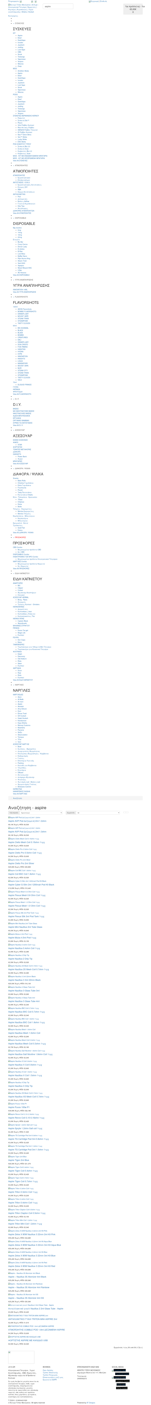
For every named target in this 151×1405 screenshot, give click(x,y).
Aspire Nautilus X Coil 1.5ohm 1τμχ (25, 1075)
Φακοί (20, 459)
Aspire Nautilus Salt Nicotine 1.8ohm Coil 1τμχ (30, 1054)
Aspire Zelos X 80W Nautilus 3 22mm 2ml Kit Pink (31, 1234)
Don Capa (21, 640)
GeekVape (21, 40)
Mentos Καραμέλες (26, 511)
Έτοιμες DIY (22, 187)
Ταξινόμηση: (14, 813)
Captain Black (23, 621)
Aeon (20, 697)
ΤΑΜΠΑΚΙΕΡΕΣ (18, 644)
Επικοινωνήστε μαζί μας (53, 1377)
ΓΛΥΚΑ (15, 387)
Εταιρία (16, 239)
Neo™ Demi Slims (24, 134)
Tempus (21, 737)
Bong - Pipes (22, 599)
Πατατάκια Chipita (25, 495)
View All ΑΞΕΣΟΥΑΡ (20, 463)
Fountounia (22, 487)
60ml (15, 325)
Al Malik (20, 699)
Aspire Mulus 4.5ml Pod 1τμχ (22, 937)
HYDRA (20, 351)
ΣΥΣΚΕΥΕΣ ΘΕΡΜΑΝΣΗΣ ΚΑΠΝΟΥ (26, 115)
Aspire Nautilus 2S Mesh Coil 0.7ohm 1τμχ (28, 969)
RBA (19, 189)
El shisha (21, 249)
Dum (19, 711)
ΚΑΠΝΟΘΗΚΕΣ (18, 607)
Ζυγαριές (22, 602)
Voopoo (20, 61)
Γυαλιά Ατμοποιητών (26, 203)
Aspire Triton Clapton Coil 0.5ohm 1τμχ (27, 1212)
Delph (20, 654)
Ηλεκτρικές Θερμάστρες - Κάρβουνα (33, 753)
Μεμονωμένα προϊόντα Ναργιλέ (31, 564)
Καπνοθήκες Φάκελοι (26, 614)
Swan (20, 663)
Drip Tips (21, 206)
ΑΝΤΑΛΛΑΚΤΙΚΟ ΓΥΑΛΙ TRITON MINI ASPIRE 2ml (32, 1318)
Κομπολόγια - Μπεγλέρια (24, 516)
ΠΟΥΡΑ (16, 637)
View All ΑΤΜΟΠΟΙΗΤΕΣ (22, 213)
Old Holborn (22, 658)
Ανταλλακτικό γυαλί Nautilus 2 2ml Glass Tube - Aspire (35, 1308)
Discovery (21, 656)
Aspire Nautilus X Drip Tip (20, 1085)
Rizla (19, 661)
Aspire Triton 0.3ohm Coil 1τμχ (23, 1191)
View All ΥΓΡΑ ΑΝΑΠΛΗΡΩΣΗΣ (24, 292)
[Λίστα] (124, 812)
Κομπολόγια (23, 518)
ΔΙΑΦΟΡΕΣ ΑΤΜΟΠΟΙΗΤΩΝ (23, 211)
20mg (20, 237)
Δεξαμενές (22, 199)
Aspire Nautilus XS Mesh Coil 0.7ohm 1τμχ (28, 1096)
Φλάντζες (22, 779)
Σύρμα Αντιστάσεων (26, 192)
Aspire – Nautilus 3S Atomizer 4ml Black (27, 1276)
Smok (20, 54)
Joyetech (21, 45)
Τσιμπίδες (22, 768)
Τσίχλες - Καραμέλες (22, 509)
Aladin (20, 704)
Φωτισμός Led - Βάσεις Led (29, 782)
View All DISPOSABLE (21, 275)
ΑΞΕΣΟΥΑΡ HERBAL (21, 597)
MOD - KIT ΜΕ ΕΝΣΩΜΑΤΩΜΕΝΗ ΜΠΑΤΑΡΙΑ (30, 156)
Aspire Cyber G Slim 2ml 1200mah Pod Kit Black (31, 884)
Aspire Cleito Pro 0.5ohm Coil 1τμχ (25, 852)
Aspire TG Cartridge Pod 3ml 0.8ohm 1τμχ (28, 1138)
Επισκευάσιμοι (24, 180)
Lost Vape (21, 49)
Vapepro (21, 265)
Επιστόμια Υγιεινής (26, 760)
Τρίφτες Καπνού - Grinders (28, 604)
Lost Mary (21, 253)
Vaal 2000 (21, 263)
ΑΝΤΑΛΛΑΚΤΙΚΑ (19, 194)
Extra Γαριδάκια (24, 485)
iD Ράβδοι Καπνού (25, 132)
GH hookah (22, 716)
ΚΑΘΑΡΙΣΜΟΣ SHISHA (21, 791)
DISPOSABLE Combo (21, 554)
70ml (15, 382)
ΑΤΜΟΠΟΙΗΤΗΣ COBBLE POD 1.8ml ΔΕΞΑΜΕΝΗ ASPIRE (36, 1329)
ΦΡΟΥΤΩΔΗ (17, 391)
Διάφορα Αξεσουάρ (26, 777)
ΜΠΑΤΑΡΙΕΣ (17, 461)
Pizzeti (20, 490)
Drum (20, 670)
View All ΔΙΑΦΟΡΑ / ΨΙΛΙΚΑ (23, 532)
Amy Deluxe (22, 709)
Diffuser (20, 772)
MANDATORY (23, 363)
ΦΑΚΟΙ (15, 442)
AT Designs (91, 1402)
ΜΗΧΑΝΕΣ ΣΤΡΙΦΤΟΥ (21, 625)
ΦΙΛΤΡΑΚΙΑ (17, 651)
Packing (21, 763)
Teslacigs (21, 56)
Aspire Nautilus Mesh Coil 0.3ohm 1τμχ (27, 1043)
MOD (15, 68)
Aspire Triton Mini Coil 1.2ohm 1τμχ (25, 1223)
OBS (19, 52)
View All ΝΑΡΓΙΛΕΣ (20, 794)
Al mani (20, 701)
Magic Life (21, 633)
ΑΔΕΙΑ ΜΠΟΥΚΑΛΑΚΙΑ (21, 416)
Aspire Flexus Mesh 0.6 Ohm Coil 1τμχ (27, 895)
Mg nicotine (17, 228)
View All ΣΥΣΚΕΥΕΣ (20, 160)
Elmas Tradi (22, 713)
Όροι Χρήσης (48, 1370)
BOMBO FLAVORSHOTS (27, 311)
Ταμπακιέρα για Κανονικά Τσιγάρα (33, 649)
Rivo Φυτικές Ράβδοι (26, 127)
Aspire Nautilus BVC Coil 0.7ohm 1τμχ (26, 1011)
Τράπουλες (18, 525)
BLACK (20, 330)
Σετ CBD (21, 552)
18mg (20, 235)
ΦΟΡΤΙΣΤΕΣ (17, 447)
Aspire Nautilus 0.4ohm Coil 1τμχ (24, 948)
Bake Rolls (22, 480)
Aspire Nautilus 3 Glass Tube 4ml (24, 1001)
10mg (20, 232)
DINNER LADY (23, 314)
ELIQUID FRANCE (24, 384)
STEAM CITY (23, 370)
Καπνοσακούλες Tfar (26, 616)
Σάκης (20, 530)
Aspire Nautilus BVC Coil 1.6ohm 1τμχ (26, 1022)
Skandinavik (22, 623)
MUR (19, 368)
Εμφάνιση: (71, 813)
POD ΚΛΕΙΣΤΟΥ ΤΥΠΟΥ (22, 144)
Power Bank (22, 456)
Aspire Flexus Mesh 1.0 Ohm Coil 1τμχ (27, 905)
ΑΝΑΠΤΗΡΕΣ (18, 583)
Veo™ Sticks (22, 137)
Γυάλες (21, 758)
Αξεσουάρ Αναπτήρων (27, 592)
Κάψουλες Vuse (24, 153)
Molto (20, 506)
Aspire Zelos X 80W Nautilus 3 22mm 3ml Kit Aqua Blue (34, 1244)
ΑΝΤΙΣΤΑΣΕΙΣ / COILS (21, 182)
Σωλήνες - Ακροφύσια (27, 749)
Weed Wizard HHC (25, 268)
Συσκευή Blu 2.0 (24, 146)
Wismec (21, 64)
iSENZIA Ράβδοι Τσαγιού (28, 130)
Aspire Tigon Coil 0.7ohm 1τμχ (23, 1181)
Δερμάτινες (23, 609)
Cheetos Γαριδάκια (25, 483)
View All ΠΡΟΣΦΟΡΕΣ (21, 568)
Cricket (20, 590)
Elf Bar (20, 251)
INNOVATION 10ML (20, 289)
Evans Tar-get (23, 630)
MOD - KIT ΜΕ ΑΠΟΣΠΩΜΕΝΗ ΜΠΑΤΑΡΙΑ (29, 158)
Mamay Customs (24, 725)
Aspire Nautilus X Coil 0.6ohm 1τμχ (25, 1064)
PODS (15, 94)
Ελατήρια (22, 770)
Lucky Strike (22, 139)
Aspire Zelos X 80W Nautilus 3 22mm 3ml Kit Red (31, 1265)
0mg (19, 230)
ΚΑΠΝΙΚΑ (16, 389)
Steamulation (22, 734)
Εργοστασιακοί (24, 177)
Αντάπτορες (23, 208)
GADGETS (17, 454)
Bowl (19, 746)
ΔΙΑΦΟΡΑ (16, 452)
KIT (14, 33)
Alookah (21, 706)
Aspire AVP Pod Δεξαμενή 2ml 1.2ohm (27, 820)
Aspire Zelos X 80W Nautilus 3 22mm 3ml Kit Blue (31, 1255)
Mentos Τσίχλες (24, 513)
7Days (20, 499)
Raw (19, 673)
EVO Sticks (22, 141)
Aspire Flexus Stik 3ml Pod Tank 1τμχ (26, 916)
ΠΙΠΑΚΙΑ (16, 628)
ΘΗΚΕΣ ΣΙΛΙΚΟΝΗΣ (20, 440)
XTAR (20, 444)
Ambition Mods (23, 71)
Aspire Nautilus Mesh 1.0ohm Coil (24, 1032)
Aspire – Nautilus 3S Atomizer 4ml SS (26, 1297)
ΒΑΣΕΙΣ (16, 408)
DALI (19, 340)
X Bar (20, 270)
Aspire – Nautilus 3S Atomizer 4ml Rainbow (28, 1287)
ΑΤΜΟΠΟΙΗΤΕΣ (19, 175)
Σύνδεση (103, 1)
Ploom (20, 123)
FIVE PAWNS (22, 347)
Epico (20, 642)
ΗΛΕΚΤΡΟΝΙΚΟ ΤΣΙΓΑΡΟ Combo (25, 556)
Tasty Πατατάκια (24, 492)
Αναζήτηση (17, 798)
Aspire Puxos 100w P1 (19, 1107)
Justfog (20, 47)
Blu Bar (20, 242)
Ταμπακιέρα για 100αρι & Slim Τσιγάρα (34, 647)
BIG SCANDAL (23, 328)
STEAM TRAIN (23, 318)
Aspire (20, 35)
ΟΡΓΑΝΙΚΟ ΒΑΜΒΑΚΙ (21, 420)
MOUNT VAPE (23, 316)
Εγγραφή (95, 1)
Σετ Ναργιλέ (23, 566)
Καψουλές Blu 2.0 (25, 151)
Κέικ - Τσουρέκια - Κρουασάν (25, 497)
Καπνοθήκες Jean (25, 611)
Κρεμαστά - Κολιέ (20, 523)
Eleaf (19, 38)
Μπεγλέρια (22, 520)
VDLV (20, 380)
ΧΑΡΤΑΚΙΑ (17, 668)
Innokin (20, 42)
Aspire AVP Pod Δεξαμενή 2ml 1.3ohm (27, 831)
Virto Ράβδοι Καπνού (26, 125)
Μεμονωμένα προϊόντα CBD (29, 549)
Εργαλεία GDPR (50, 1379)
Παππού (21, 635)
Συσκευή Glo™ (23, 120)
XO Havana (22, 272)
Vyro (19, 742)
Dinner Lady (22, 246)
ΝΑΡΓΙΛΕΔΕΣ (18, 694)
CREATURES (23, 337)
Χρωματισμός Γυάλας (27, 784)
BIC (19, 585)
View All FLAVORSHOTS (22, 394)
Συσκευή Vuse (23, 149)
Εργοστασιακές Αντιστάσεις (30, 185)
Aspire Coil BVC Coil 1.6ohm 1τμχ (24, 873)
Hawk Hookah (23, 718)
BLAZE (20, 332)
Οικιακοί (21, 595)
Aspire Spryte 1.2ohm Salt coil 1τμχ (25, 1128)
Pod (19, 196)
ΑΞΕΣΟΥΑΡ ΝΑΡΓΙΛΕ (21, 744)
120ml (15, 306)
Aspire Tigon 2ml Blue (18, 1159)
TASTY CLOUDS (24, 323)
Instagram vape (120, 1377)
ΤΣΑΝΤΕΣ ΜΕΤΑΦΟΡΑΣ (22, 449)
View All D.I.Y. (18, 425)
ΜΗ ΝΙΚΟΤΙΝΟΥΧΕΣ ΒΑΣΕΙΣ (23, 411)
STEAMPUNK (23, 321)
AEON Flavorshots (24, 309)
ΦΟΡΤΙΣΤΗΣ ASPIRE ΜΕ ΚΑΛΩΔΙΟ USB (28, 1340)
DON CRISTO (23, 344)
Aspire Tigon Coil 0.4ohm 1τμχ (23, 1170)
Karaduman (22, 720)
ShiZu (20, 732)
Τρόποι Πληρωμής (50, 1375)
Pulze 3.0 (21, 118)
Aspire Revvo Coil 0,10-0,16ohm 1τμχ (26, 1117)
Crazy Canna (22, 244)
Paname (21, 730)
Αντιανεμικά (23, 775)
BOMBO (21, 335)
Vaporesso (22, 59)
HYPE (20, 354)
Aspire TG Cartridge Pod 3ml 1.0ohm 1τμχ (28, 1149)
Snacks (15, 478)
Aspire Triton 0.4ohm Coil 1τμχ (23, 1202)
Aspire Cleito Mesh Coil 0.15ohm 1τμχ (26, 842)
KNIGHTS (21, 358)
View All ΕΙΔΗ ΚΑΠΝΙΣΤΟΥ (23, 680)
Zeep (20, 66)
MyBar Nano (22, 256)
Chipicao (21, 502)
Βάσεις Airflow (23, 201)
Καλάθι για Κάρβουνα (27, 765)
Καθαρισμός (23, 756)
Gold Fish (21, 528)
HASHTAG (21, 349)
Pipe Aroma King (24, 258)
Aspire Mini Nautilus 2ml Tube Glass (25, 926)
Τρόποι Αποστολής (50, 1372)
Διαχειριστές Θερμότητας (29, 751)
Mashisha (21, 727)
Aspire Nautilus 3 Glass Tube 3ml (24, 990)
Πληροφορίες (14, 1)
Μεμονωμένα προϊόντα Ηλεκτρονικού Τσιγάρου (37, 559)
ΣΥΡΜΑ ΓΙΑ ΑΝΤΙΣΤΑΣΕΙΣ (22, 423)
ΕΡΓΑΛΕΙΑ (17, 418)
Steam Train (22, 261)
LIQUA (20, 361)
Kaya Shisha (22, 723)
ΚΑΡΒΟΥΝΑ (17, 789)
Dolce (20, 504)
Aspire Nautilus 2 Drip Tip (20, 958)
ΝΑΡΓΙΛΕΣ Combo (20, 561)
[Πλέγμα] (127, 812)
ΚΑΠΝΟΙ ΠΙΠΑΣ (18, 618)
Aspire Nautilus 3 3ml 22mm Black (24, 979)
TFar (19, 739)
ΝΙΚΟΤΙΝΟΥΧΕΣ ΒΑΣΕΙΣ (22, 413)
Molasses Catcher (24, 786)
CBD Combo (17, 547)
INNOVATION (23, 356)
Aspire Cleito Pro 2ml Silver (21, 863)
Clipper (20, 588)
